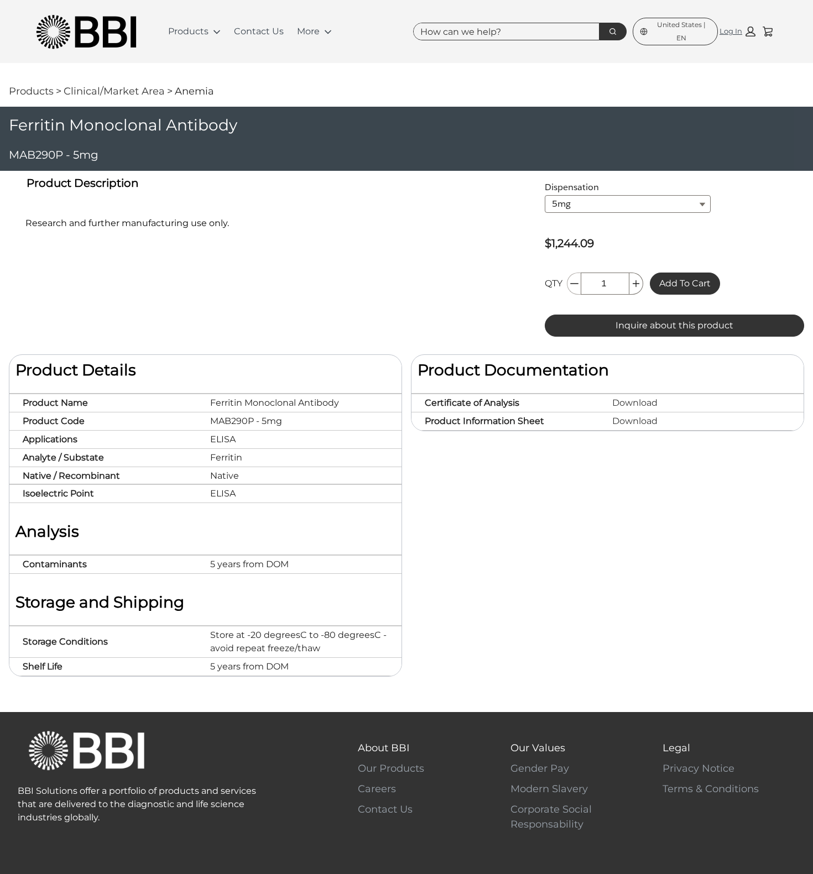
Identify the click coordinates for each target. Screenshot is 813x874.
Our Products (391, 768)
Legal (676, 748)
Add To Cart (685, 283)
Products (188, 31)
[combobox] (502, 31)
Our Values (537, 748)
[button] (737, 31)
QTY (553, 283)
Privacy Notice (698, 768)
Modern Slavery (549, 789)
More (308, 31)
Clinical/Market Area (114, 91)
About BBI (383, 748)
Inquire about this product (674, 325)
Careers (377, 789)
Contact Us (259, 31)
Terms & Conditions (711, 789)
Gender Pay (539, 768)
